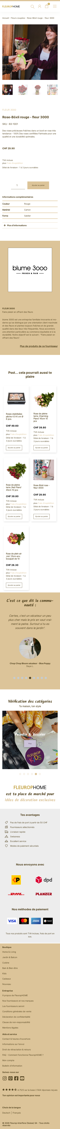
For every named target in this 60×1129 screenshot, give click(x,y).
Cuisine (5, 962)
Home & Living (9, 952)
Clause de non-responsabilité (16, 1022)
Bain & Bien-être (10, 968)
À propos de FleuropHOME (15, 995)
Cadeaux (6, 978)
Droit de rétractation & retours (16, 1049)
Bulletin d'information (12, 1065)
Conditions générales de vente (16, 1011)
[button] (14, 678)
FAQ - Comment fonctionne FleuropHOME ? (22, 1055)
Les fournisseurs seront (13, 1006)
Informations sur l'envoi (13, 1044)
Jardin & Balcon (9, 957)
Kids (4, 973)
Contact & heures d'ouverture (16, 1039)
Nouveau (6, 984)
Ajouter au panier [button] (14, 448)
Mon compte (8, 1060)
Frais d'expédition (15, 163)
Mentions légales (10, 1027)
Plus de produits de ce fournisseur (39, 346)
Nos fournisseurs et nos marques (17, 1001)
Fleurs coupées (18, 18)
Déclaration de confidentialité (16, 1017)
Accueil (5, 18)
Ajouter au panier (38, 185)
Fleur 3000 (9, 109)
